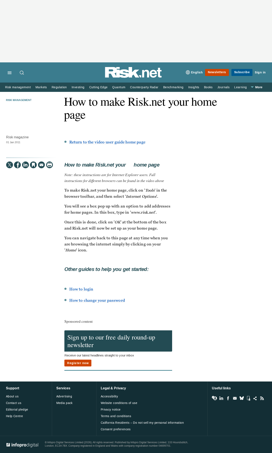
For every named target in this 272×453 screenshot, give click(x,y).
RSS (262, 398)
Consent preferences (116, 429)
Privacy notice (111, 410)
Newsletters (217, 72)
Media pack (64, 403)
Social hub (255, 398)
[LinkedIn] (25, 164)
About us (12, 396)
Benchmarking (173, 87)
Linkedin (221, 398)
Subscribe (242, 72)
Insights (193, 87)
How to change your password (97, 300)
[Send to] (41, 164)
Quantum (118, 87)
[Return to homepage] (133, 77)
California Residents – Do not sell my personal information (142, 423)
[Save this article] (33, 164)
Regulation (59, 87)
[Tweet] (9, 164)
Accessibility (109, 396)
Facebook (228, 398)
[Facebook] (17, 164)
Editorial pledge (17, 410)
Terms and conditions (116, 416)
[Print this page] (49, 164)
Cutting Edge (98, 87)
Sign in (260, 72)
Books (208, 87)
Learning (240, 87)
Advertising (64, 396)
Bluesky (241, 398)
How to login (81, 289)
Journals (223, 87)
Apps (248, 398)
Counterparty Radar (144, 87)
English (197, 72)
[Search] (22, 73)
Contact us (13, 403)
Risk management (18, 87)
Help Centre (14, 416)
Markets (41, 87)
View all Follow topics (214, 398)
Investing (78, 87)
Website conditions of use (119, 403)
